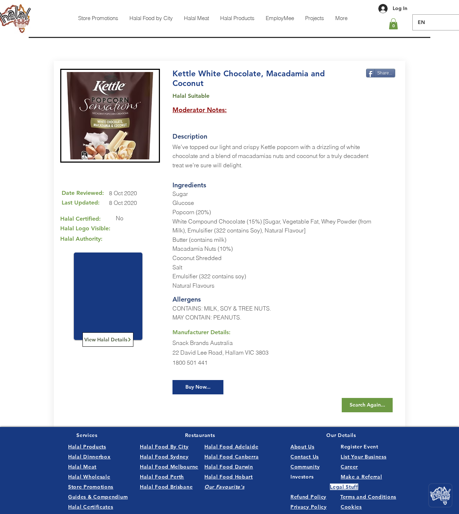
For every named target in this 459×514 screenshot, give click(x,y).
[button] (393, 23)
